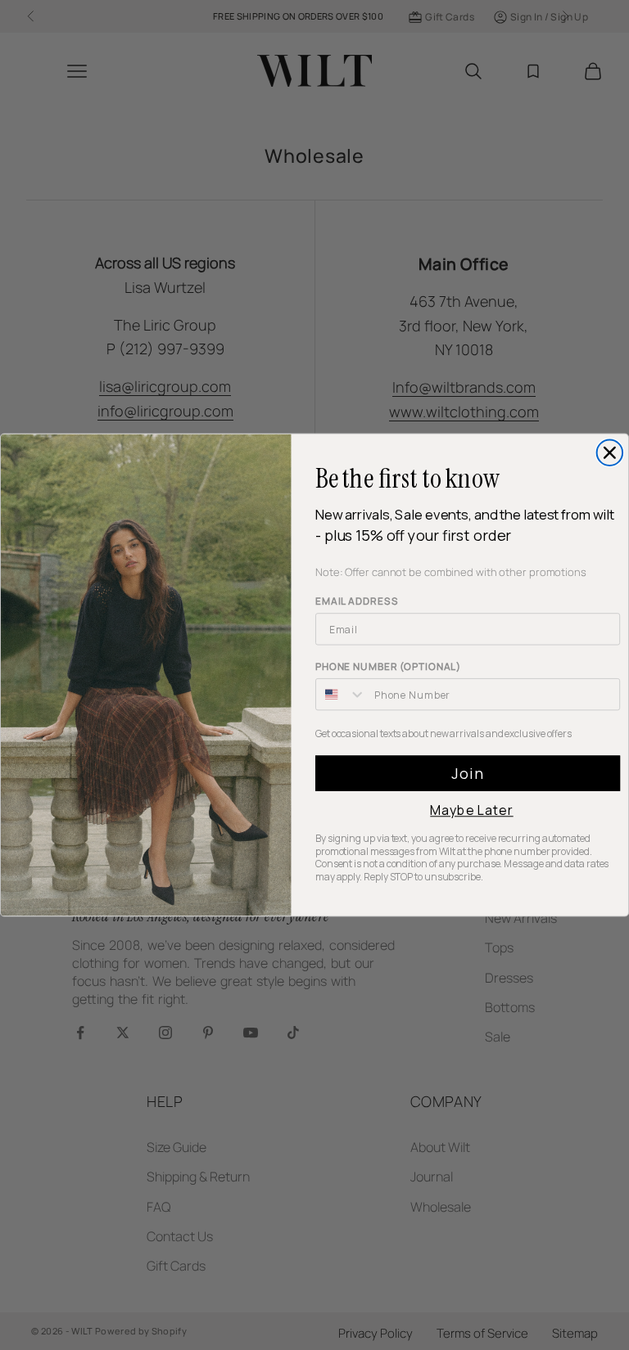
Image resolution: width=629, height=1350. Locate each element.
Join (467, 774)
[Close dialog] (610, 453)
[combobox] (341, 694)
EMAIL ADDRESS (356, 602)
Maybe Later (471, 811)
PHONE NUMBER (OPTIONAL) (388, 667)
